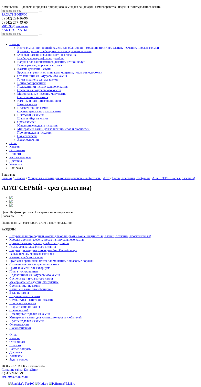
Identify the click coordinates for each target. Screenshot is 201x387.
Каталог (14, 44)
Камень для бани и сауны (34, 69)
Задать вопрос (18, 359)
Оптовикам (17, 150)
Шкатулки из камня (30, 114)
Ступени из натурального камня (39, 90)
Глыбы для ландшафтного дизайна (40, 58)
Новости (15, 153)
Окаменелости (27, 136)
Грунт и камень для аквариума (37, 79)
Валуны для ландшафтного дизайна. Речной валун (51, 61)
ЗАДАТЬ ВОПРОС (14, 14)
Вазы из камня (27, 104)
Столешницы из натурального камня (42, 76)
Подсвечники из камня (32, 107)
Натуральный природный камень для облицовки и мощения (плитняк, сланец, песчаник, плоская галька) (88, 47)
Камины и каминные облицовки (39, 100)
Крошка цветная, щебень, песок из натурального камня (54, 51)
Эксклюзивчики (28, 139)
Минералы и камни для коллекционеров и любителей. (53, 129)
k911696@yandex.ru (15, 26)
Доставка (15, 160)
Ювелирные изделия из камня (37, 125)
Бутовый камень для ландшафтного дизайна (47, 54)
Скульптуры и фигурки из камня (39, 111)
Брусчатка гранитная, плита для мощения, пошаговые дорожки (59, 72)
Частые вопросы (20, 157)
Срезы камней (26, 122)
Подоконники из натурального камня (42, 86)
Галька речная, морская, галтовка (39, 65)
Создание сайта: (20, 369)
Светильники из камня (32, 97)
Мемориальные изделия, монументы (41, 93)
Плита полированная (31, 83)
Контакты (16, 164)
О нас (13, 143)
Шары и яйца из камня (32, 118)
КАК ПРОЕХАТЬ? (14, 29)
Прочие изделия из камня (34, 132)
